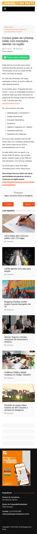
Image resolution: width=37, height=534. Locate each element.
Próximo (27, 204)
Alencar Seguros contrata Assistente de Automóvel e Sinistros (16, 339)
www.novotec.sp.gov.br (11, 103)
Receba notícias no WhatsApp (17, 57)
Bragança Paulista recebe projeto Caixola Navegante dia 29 (17, 304)
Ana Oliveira (8, 49)
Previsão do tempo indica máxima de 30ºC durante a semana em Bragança (16, 407)
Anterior (9, 204)
